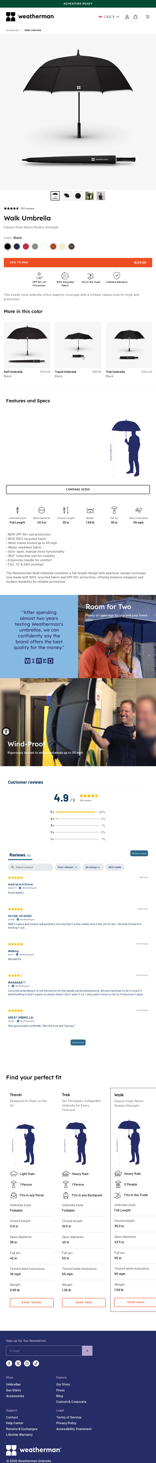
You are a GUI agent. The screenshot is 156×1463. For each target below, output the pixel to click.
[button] (78, 812)
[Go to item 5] (100, 195)
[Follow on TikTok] (36, 1363)
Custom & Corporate (71, 1401)
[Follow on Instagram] (27, 1363)
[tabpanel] (78, 956)
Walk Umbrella (33, 30)
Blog (59, 1396)
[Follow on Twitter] (18, 1363)
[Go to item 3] (78, 195)
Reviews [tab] (20, 854)
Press (60, 1390)
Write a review (139, 853)
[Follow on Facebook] (9, 1363)
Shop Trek (84, 1302)
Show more (78, 1042)
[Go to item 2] (66, 195)
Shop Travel (32, 1302)
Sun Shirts (13, 1390)
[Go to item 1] (55, 195)
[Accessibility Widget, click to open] (6, 731)
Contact (12, 1417)
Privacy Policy (66, 1423)
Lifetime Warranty (19, 1434)
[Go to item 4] (89, 195)
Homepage (12, 30)
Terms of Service (68, 1417)
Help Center (14, 1423)
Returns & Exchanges (21, 1429)
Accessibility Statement (74, 1429)
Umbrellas (13, 1384)
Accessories (15, 1396)
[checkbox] (114, 867)
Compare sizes (78, 489)
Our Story (63, 1384)
